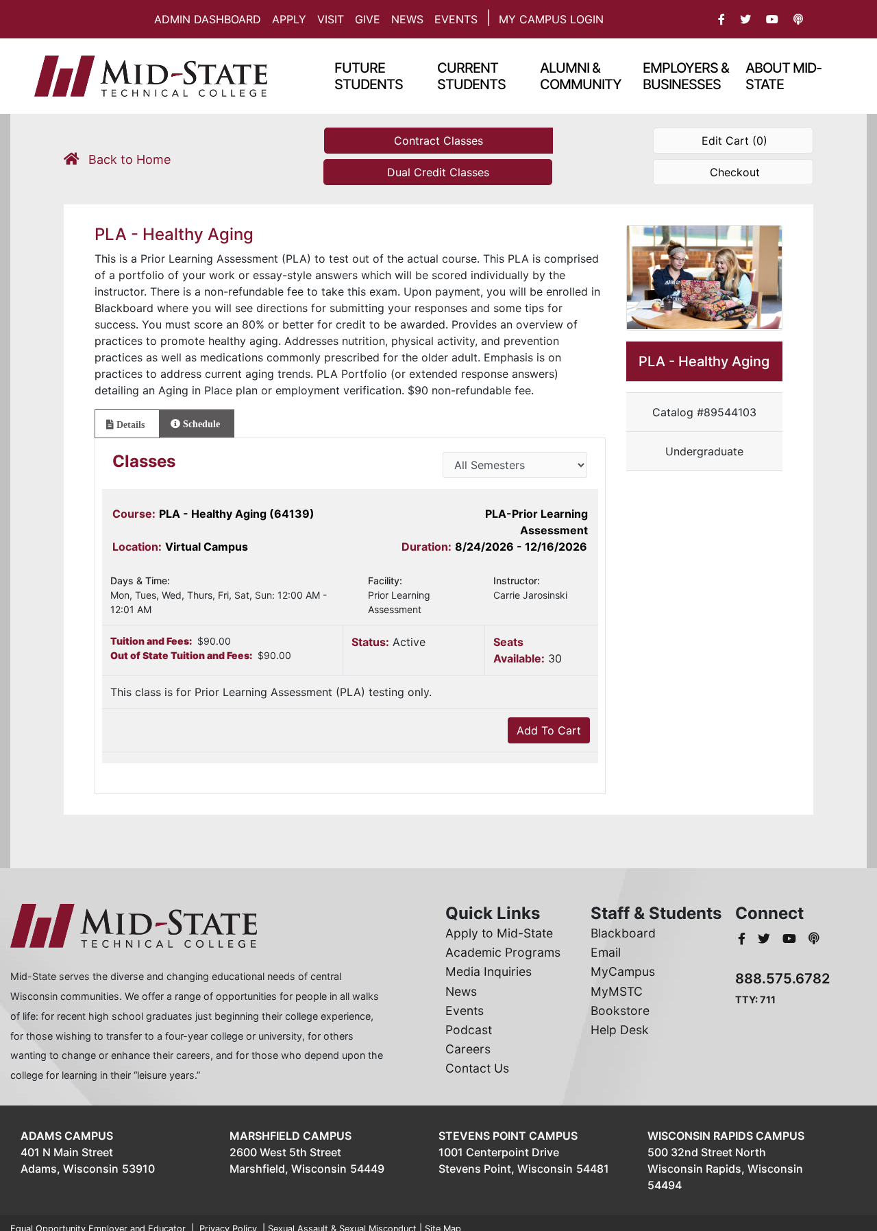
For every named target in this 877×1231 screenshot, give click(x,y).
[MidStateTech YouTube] (791, 938)
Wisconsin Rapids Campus (725, 1136)
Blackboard (623, 933)
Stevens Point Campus (508, 1136)
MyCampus (623, 971)
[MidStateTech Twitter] (765, 938)
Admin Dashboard (207, 19)
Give (367, 19)
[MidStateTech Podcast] (814, 938)
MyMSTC (617, 991)
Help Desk (620, 1030)
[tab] (127, 423)
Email (606, 952)
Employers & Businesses (686, 76)
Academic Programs (502, 952)
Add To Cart (549, 730)
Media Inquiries (488, 971)
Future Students (368, 76)
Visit (330, 19)
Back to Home (128, 159)
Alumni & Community (580, 76)
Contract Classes (438, 140)
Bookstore (620, 1010)
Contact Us (477, 1068)
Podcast (468, 1030)
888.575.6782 (782, 978)
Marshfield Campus (290, 1136)
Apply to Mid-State (499, 933)
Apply (289, 19)
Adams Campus (67, 1136)
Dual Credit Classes (438, 172)
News (407, 19)
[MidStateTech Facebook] (743, 938)
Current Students (471, 76)
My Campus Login (551, 19)
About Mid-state (783, 76)
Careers (468, 1049)
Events (456, 19)
